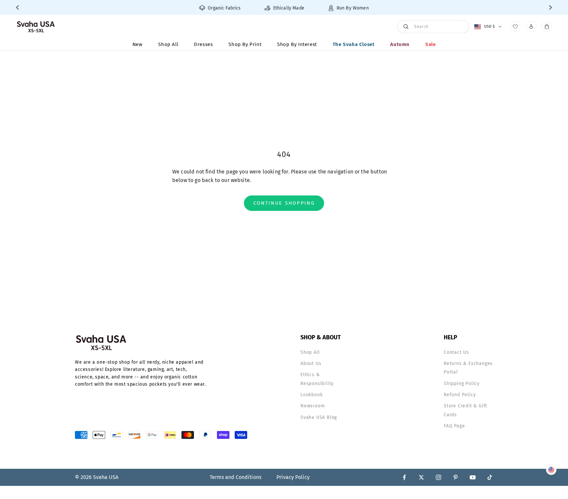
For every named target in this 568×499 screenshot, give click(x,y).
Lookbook (311, 394)
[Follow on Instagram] (438, 477)
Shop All (168, 44)
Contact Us (456, 352)
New (137, 44)
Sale (430, 44)
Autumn (400, 44)
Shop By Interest (297, 44)
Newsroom (312, 406)
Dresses (203, 44)
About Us (310, 363)
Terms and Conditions (235, 477)
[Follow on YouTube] (472, 477)
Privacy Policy (293, 477)
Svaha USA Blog (318, 417)
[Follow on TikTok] (489, 477)
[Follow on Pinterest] (455, 477)
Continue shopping (284, 203)
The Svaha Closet (354, 44)
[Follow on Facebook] (404, 477)
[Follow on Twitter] (421, 477)
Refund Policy (460, 394)
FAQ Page (454, 426)
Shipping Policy (462, 383)
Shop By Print (244, 44)
